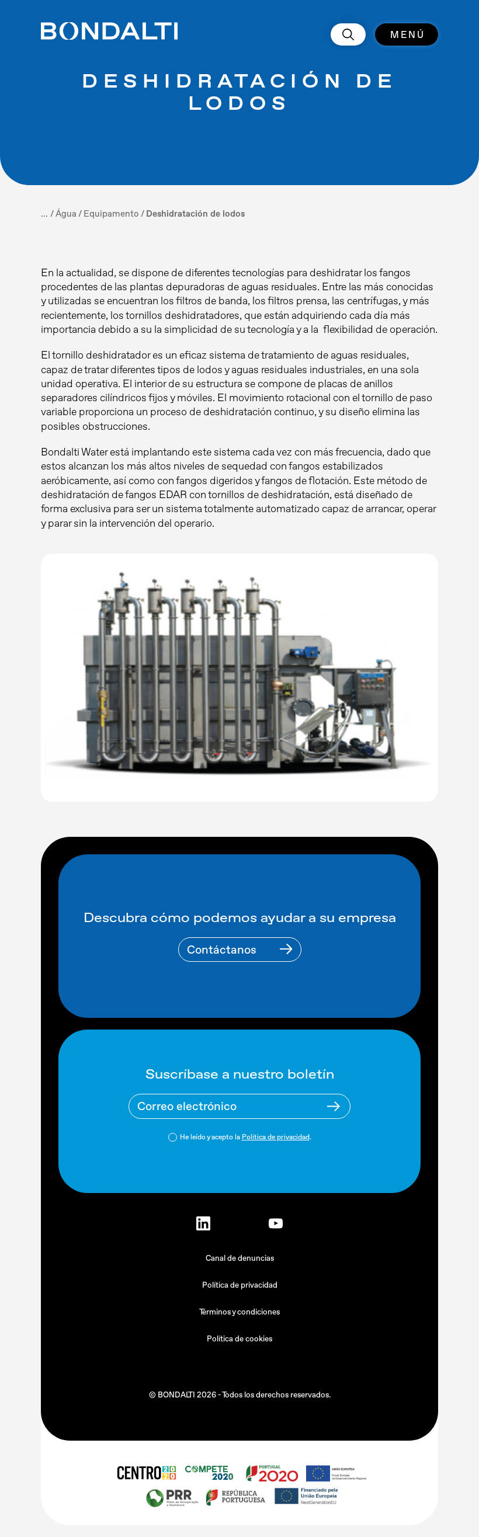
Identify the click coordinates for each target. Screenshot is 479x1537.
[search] (348, 34)
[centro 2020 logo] (146, 1472)
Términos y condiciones (239, 1312)
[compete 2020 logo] (211, 1472)
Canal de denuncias (240, 1258)
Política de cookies (239, 1338)
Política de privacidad (276, 1137)
